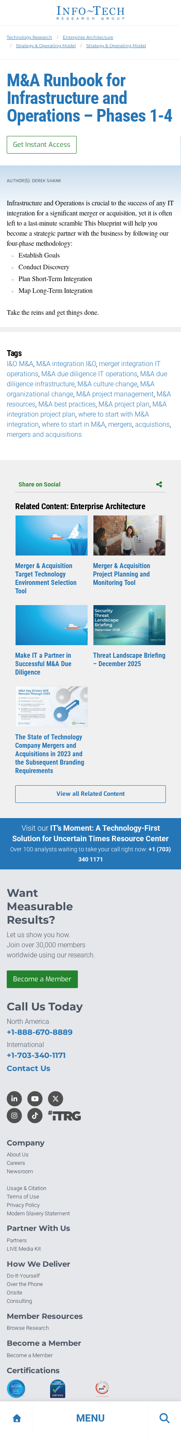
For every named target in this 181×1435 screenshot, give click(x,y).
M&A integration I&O (66, 364)
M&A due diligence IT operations (89, 374)
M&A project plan (123, 404)
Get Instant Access (41, 144)
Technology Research (29, 37)
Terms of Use (23, 1196)
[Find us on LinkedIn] (14, 1098)
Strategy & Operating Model (46, 45)
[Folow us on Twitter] (55, 1098)
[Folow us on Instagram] (14, 1115)
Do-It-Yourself (23, 1276)
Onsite (14, 1292)
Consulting (19, 1301)
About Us (18, 1154)
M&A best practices (67, 404)
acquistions (152, 424)
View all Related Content (90, 794)
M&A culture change (107, 384)
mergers (120, 424)
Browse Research (28, 1328)
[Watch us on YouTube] (35, 1098)
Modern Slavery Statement (38, 1213)
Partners (17, 1240)
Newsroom (20, 1171)
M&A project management (115, 394)
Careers (16, 1163)
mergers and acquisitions (44, 434)
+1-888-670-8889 (39, 1032)
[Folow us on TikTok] (35, 1115)
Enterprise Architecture (88, 37)
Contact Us (29, 1068)
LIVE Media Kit (24, 1249)
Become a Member (42, 979)
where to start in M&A (73, 424)
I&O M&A (20, 364)
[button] (90, 1418)
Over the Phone (25, 1284)
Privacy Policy (23, 1205)
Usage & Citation (26, 1188)
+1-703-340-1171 (36, 1055)
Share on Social (40, 484)
